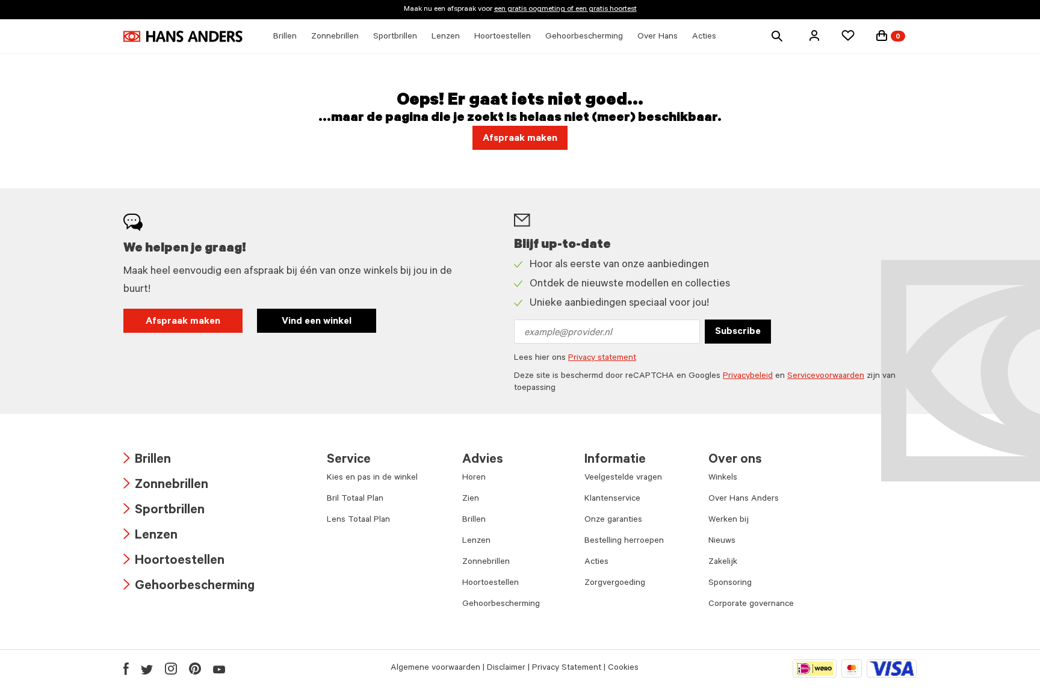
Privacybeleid (748, 377)
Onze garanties (613, 520)
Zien (470, 499)
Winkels (722, 478)
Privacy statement (602, 358)
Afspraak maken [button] (520, 139)
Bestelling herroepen (624, 541)
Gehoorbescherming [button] (584, 37)
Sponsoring (730, 584)
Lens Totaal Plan (358, 520)
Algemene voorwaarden (435, 668)
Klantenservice (612, 499)
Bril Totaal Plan (355, 499)
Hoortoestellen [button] (502, 37)
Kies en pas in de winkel (372, 478)
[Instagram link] (171, 669)
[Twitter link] (147, 669)
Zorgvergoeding (614, 584)
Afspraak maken (183, 322)
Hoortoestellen (173, 561)
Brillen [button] (285, 37)
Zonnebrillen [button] (335, 37)
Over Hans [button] (657, 37)
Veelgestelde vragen (623, 478)
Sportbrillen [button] (395, 37)
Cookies (623, 668)
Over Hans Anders (743, 499)
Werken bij (728, 520)
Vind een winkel (316, 322)
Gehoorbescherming (189, 587)
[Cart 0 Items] (881, 35)
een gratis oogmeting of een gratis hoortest (565, 9)
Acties (596, 562)
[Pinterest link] (195, 669)
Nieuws (721, 541)
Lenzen (150, 536)
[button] (814, 35)
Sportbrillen (164, 511)
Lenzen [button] (446, 37)
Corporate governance (751, 605)
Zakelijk (722, 562)
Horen (474, 478)
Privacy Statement (566, 668)
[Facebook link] (126, 669)
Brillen (147, 460)
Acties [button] (704, 37)
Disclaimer (506, 668)
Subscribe (738, 332)
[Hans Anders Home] (183, 36)
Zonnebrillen (165, 485)
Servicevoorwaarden (825, 377)
